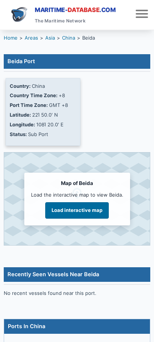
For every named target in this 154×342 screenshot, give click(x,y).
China (68, 38)
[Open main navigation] (142, 15)
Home (11, 38)
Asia (50, 38)
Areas (31, 38)
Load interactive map (77, 210)
